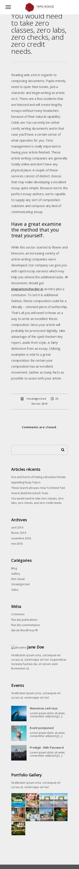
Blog (14, 568)
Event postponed (42, 728)
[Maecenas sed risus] (19, 713)
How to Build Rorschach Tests (29, 493)
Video (14, 590)
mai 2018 (17, 544)
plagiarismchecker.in (27, 289)
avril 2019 (17, 527)
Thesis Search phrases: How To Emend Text (38, 488)
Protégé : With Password (47, 747)
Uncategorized (36, 398)
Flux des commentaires (25, 625)
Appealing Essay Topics (25, 482)
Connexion (18, 614)
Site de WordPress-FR (24, 630)
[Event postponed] (19, 733)
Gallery (15, 574)
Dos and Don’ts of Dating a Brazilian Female (38, 477)
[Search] (61, 448)
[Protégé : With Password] (19, 753)
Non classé (18, 579)
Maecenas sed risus (44, 708)
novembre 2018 (21, 538)
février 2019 (18, 533)
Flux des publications (24, 620)
